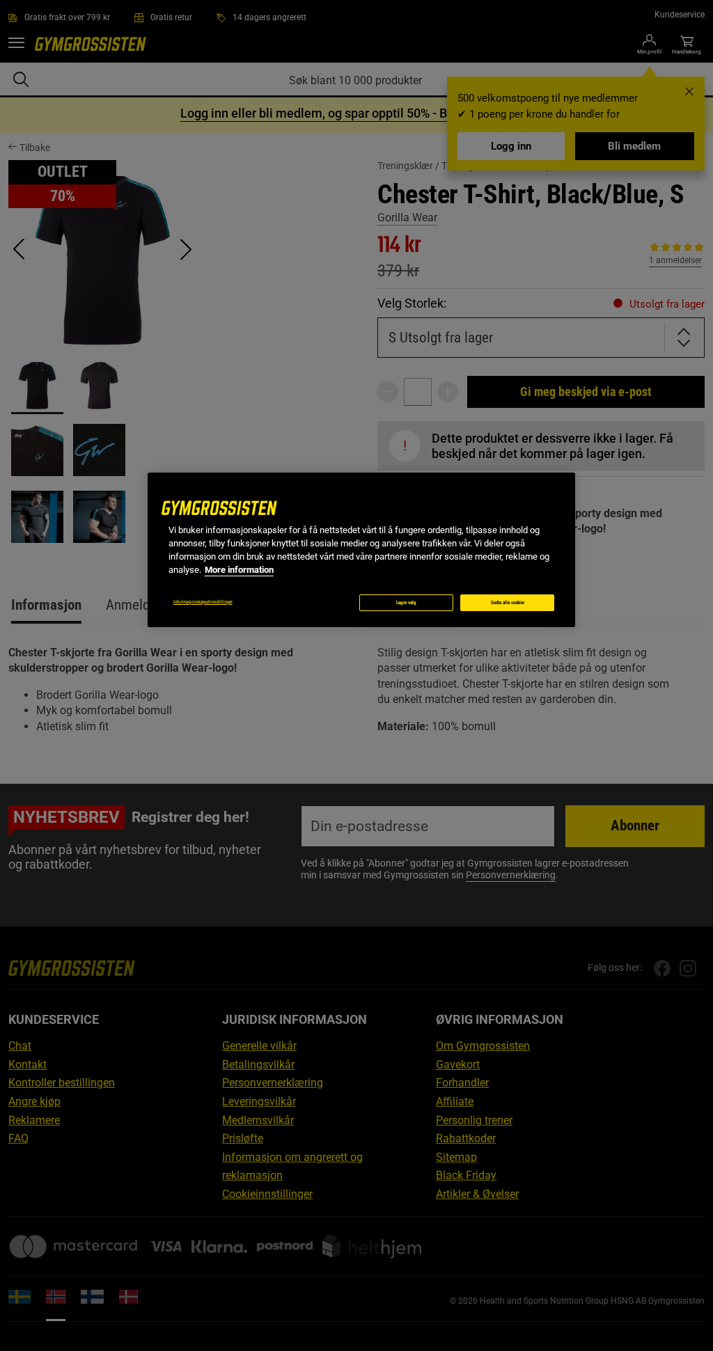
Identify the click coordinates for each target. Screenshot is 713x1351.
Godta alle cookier (507, 603)
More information (239, 569)
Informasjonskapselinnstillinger (203, 602)
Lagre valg (406, 603)
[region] (361, 550)
